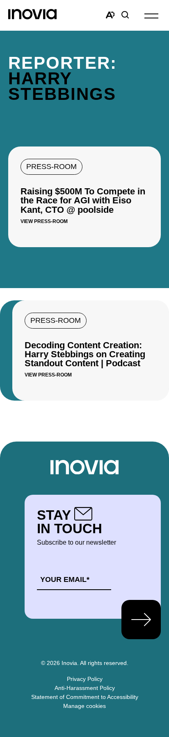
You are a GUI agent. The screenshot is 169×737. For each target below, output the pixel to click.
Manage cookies (84, 706)
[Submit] (141, 619)
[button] (151, 15)
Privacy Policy (85, 679)
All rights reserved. (104, 663)
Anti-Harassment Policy (85, 688)
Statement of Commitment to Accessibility (84, 697)
